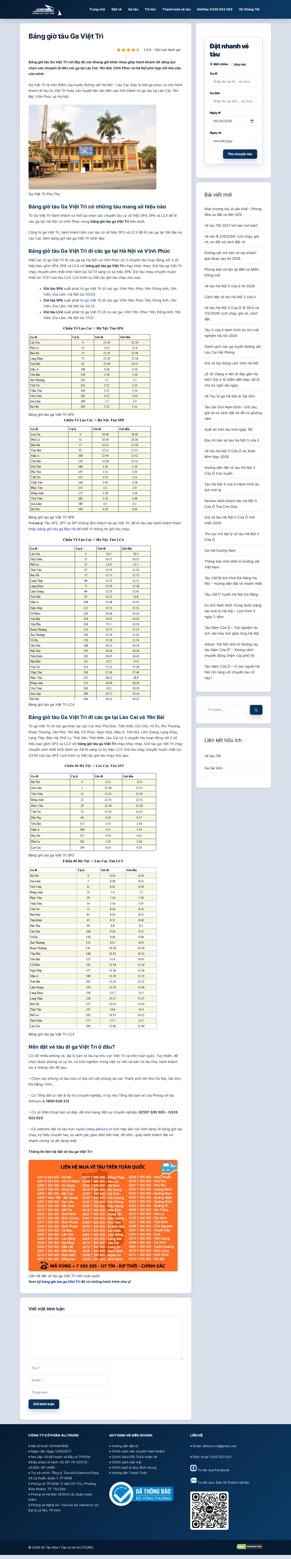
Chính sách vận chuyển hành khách (138, 1451)
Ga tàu (133, 9)
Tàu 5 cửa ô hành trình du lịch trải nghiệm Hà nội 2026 (232, 333)
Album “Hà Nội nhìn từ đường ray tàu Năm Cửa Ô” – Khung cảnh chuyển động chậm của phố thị (231, 650)
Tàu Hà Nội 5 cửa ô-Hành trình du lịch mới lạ (232, 487)
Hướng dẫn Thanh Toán (129, 1473)
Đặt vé (117, 9)
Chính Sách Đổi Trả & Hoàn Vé (134, 1457)
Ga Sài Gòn (214, 768)
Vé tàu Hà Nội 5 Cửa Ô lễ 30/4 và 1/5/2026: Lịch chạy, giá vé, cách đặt (232, 313)
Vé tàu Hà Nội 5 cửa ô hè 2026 (230, 286)
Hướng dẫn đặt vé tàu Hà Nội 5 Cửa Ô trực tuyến (230, 470)
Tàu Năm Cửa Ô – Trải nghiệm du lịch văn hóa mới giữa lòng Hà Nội (232, 630)
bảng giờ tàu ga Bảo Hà (56, 529)
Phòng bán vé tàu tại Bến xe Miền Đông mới (232, 272)
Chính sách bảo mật (126, 1462)
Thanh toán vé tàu (176, 9)
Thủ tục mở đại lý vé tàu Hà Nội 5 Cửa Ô (232, 537)
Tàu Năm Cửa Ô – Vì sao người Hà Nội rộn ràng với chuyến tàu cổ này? (232, 672)
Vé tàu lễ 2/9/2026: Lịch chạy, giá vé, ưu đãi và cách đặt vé (232, 239)
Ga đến (215, 93)
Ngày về (215, 132)
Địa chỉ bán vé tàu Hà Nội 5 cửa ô (232, 440)
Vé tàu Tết (213, 756)
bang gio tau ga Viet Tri (61, 1281)
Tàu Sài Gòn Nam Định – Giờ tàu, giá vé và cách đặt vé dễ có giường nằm (233, 413)
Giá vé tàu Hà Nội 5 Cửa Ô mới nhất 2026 (230, 520)
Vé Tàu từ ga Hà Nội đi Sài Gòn (230, 396)
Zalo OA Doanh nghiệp (232, 1482)
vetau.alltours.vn (99, 1129)
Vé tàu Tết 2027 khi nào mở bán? (231, 225)
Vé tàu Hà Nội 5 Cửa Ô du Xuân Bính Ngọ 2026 (230, 454)
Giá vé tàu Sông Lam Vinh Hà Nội (232, 363)
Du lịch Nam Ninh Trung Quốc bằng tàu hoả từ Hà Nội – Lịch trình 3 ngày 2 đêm (233, 611)
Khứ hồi (240, 64)
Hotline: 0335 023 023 (214, 9)
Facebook (222, 1470)
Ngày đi (215, 112)
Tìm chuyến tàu (240, 154)
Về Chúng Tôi (249, 9)
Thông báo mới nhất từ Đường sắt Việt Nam (232, 564)
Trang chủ (97, 9)
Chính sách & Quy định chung (134, 1467)
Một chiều (220, 64)
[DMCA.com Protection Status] (250, 1548)
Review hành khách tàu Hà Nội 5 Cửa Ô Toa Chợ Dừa (231, 504)
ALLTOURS (85, 1547)
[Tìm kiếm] (256, 710)
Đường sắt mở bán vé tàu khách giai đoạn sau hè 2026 (230, 256)
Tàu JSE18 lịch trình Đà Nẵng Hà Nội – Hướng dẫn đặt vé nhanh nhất (233, 581)
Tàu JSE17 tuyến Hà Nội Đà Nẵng (231, 594)
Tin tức (150, 9)
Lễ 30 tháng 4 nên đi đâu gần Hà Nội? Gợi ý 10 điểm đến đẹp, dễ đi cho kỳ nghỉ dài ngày (232, 380)
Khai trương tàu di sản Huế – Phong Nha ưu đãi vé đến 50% (233, 212)
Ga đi (213, 73)
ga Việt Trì (93, 300)
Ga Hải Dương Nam (220, 550)
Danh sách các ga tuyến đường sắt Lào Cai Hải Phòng (233, 349)
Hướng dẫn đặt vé (125, 1446)
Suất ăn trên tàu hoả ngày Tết (228, 429)
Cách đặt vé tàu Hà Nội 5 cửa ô (230, 297)
